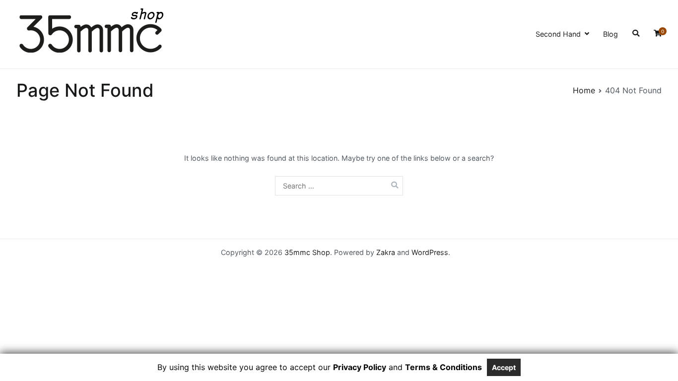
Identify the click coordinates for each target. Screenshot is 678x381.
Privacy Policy (359, 367)
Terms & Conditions (443, 367)
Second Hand (558, 34)
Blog (610, 34)
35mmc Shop (307, 252)
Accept (504, 367)
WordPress (429, 252)
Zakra (385, 252)
